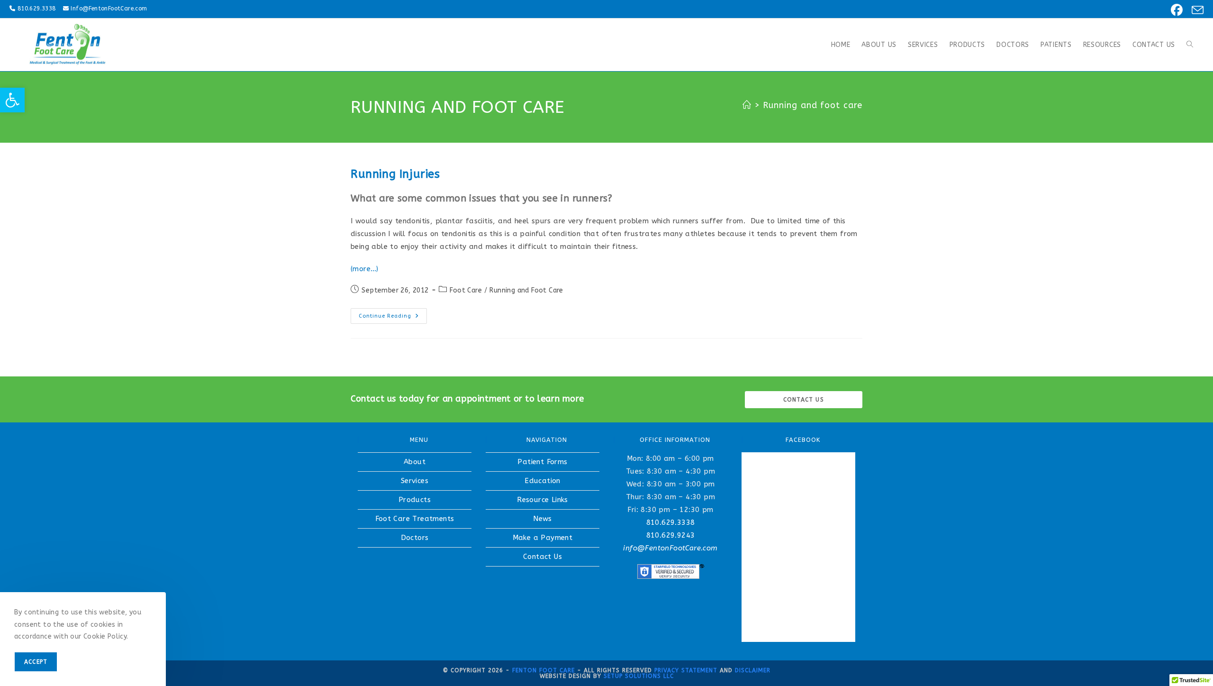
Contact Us (542, 556)
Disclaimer (752, 670)
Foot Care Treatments (414, 518)
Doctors (415, 537)
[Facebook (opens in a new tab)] (1175, 10)
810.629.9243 (670, 535)
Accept (35, 662)
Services (414, 480)
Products (414, 499)
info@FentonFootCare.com (670, 548)
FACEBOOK (803, 439)
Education (543, 480)
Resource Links (542, 499)
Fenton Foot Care (543, 670)
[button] (12, 100)
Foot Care (466, 290)
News (542, 518)
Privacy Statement (685, 670)
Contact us (803, 399)
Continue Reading (393, 318)
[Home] (746, 105)
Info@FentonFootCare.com (109, 8)
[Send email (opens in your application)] (1195, 10)
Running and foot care (812, 105)
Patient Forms (542, 461)
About (414, 461)
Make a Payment (543, 537)
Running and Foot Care (526, 290)
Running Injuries (395, 174)
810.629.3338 (37, 8)
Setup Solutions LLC (639, 676)
